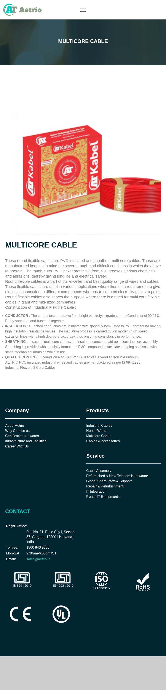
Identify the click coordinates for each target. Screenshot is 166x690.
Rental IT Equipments (103, 496)
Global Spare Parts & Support (109, 481)
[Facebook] (6, 637)
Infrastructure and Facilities (25, 441)
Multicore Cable (98, 436)
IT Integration (96, 491)
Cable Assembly (98, 471)
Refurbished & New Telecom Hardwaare (117, 476)
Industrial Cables (99, 425)
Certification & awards (22, 436)
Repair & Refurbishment (104, 486)
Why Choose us (17, 431)
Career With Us (17, 446)
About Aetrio (14, 425)
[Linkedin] (28, 637)
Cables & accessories (103, 441)
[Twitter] (13, 637)
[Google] (20, 637)
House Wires (96, 431)
